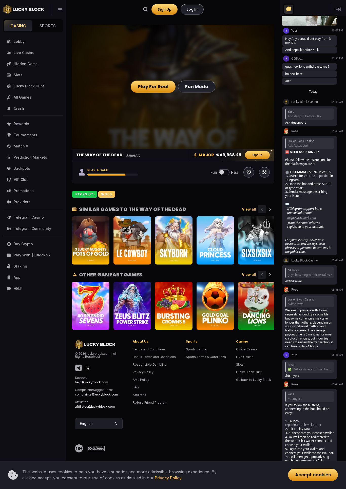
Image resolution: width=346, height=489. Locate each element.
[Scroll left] (262, 209)
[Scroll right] (270, 209)
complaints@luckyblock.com (96, 394)
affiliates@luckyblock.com (95, 406)
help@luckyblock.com (91, 382)
